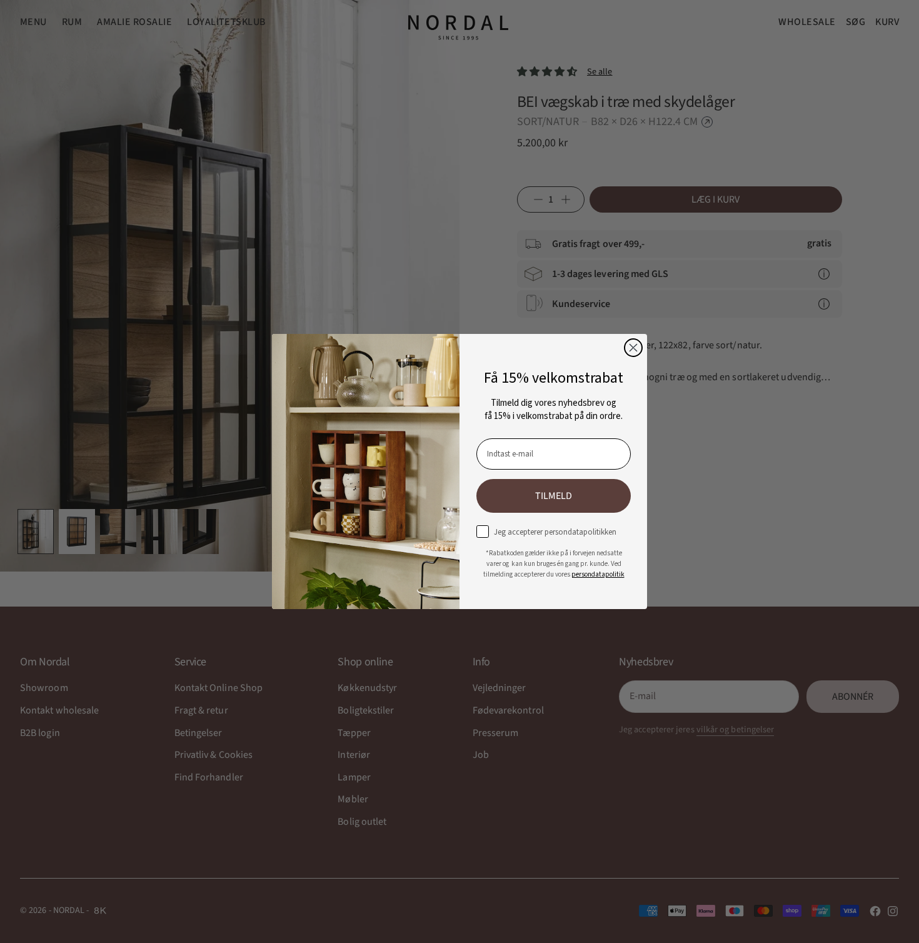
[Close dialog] (633, 347)
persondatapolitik (598, 574)
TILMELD (553, 496)
